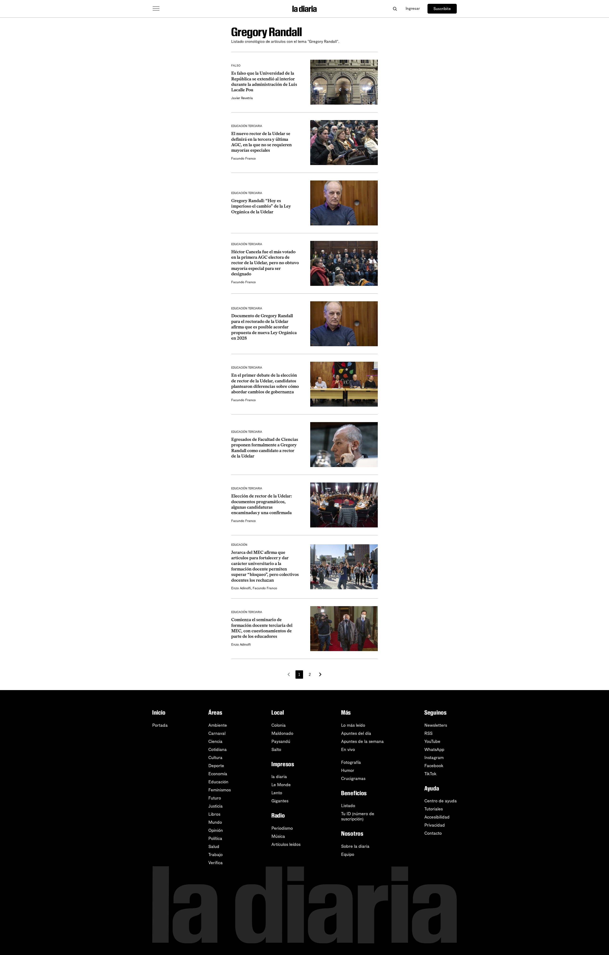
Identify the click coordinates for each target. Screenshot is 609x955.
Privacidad (434, 825)
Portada (160, 725)
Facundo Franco (243, 158)
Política (215, 838)
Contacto (433, 833)
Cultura (215, 757)
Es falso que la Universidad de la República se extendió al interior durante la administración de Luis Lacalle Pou (264, 82)
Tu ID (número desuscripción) (357, 816)
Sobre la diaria (355, 846)
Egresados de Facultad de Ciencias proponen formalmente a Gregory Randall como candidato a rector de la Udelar (264, 448)
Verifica (215, 862)
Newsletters (435, 725)
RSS (428, 733)
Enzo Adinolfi (241, 588)
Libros (214, 814)
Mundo (215, 822)
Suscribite (442, 8)
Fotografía (351, 762)
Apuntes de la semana (362, 741)
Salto (276, 749)
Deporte (216, 765)
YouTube (432, 741)
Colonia (278, 725)
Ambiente (217, 725)
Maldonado (282, 733)
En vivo (348, 749)
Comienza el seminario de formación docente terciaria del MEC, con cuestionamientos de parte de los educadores (261, 628)
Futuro (214, 798)
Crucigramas (353, 778)
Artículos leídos (285, 844)
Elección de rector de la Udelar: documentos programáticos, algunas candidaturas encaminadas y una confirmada (261, 504)
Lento (276, 792)
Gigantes (279, 801)
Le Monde (281, 784)
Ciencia (215, 741)
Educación (218, 781)
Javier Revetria (242, 98)
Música (278, 836)
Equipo (347, 854)
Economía (217, 773)
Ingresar (413, 8)
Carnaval (217, 733)
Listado (348, 805)
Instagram (434, 757)
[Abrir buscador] (395, 8)
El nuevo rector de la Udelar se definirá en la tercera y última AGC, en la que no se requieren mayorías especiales (261, 142)
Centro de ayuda (440, 801)
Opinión (215, 830)
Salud (213, 846)
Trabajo (215, 854)
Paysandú (280, 741)
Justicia (215, 806)
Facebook (433, 765)
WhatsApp (434, 749)
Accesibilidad (437, 817)
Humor (347, 770)
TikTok (430, 773)
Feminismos (219, 790)
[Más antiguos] (320, 674)
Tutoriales (433, 809)
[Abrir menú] (156, 8)
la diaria (279, 776)
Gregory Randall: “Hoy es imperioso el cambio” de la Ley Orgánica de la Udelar (261, 206)
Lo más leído (353, 725)
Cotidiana (217, 749)
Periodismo (282, 828)
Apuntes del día (356, 733)
